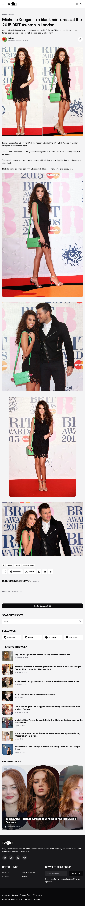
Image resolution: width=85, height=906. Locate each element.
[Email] (44, 571)
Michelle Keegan (28, 565)
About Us (6, 895)
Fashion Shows (28, 872)
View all (36, 581)
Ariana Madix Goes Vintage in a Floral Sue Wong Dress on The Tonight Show (47, 747)
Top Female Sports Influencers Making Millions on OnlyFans (42, 655)
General (5, 877)
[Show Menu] (3, 4)
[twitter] (11, 857)
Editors (15, 895)
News (24, 877)
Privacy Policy (26, 895)
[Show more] (50, 571)
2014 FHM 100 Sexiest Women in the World (35, 695)
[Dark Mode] (77, 4)
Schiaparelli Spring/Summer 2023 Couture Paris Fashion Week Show (47, 681)
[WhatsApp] (39, 571)
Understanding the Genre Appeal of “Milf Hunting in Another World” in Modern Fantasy (47, 708)
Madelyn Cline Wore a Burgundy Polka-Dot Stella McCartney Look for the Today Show (49, 721)
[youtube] (24, 857)
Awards (11, 14)
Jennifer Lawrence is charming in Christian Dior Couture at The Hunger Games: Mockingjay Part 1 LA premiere (48, 668)
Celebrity (17, 565)
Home (4, 14)
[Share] (80, 39)
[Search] (81, 4)
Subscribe (76, 873)
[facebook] (4, 857)
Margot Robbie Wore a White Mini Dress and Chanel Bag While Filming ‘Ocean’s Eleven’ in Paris (47, 734)
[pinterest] (17, 857)
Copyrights (37, 895)
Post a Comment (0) (42, 606)
